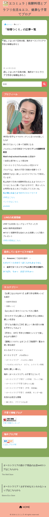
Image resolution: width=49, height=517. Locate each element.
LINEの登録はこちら (12, 240)
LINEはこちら (9, 197)
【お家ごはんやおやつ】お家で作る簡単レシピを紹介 (24, 295)
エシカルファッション (13, 350)
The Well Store (7, 474)
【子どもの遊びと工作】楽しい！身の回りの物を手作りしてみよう (24, 326)
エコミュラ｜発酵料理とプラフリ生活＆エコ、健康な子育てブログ (25, 8)
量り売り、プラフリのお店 (17, 402)
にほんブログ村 (9, 445)
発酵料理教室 (11, 302)
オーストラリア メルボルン (17, 355)
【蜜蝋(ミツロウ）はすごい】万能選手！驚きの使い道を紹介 (24, 343)
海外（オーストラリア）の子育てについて (22, 374)
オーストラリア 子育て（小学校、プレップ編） (25, 379)
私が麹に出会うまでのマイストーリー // (20, 193)
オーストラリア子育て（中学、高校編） (22, 388)
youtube (6, 206)
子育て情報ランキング (11, 423)
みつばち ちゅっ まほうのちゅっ (18, 271)
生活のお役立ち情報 (12, 397)
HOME (26, 507)
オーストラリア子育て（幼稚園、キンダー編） (25, 393)
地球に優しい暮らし (12, 369)
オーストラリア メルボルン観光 (19, 360)
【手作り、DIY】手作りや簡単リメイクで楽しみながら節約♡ (23, 334)
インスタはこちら (10, 202)
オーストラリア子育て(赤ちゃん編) (20, 384)
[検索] (44, 84)
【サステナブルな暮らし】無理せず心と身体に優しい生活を (24, 317)
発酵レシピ (10, 306)
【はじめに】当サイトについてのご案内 (21, 311)
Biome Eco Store (8, 495)
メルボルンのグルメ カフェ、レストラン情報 (25, 364)
